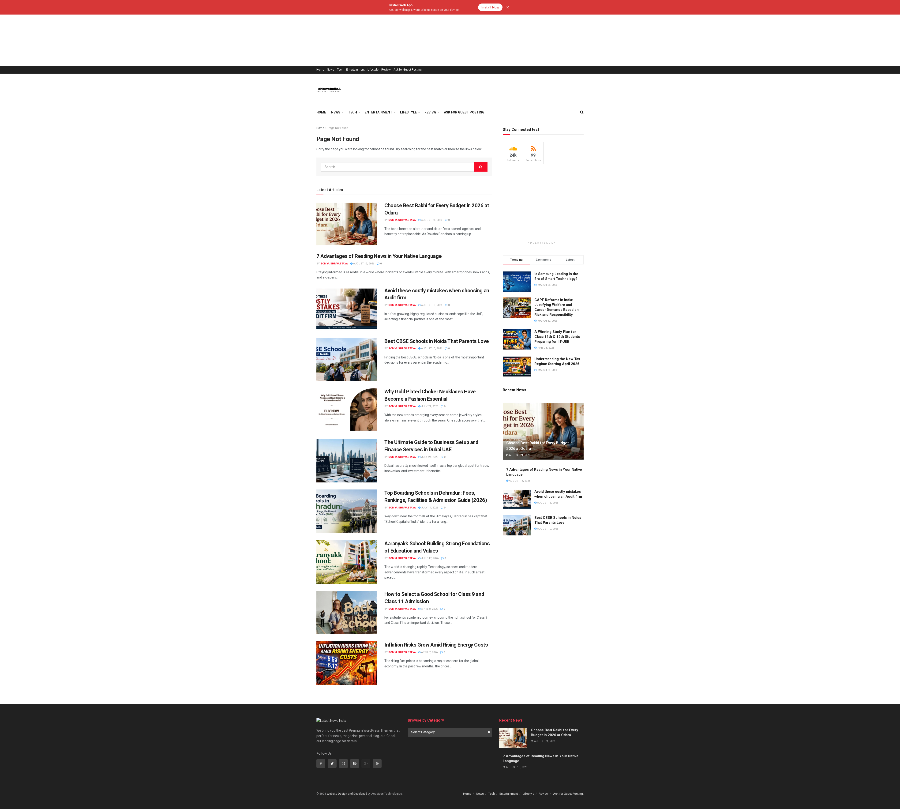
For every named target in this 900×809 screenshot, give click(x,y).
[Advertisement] (140, 33)
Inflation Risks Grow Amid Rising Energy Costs (436, 645)
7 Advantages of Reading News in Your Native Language (379, 256)
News (330, 69)
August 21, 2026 (431, 220)
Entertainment (355, 69)
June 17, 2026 (429, 558)
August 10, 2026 (431, 348)
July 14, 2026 (429, 507)
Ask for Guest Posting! (408, 69)
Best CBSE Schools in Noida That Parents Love (436, 341)
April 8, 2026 (429, 608)
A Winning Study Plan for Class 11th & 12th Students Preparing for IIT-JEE (557, 337)
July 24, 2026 (429, 406)
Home (320, 69)
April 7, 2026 (429, 652)
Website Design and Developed (347, 793)
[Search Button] (481, 167)
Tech (340, 69)
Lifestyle (373, 69)
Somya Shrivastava (402, 220)
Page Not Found (338, 128)
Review (386, 69)
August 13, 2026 (363, 263)
